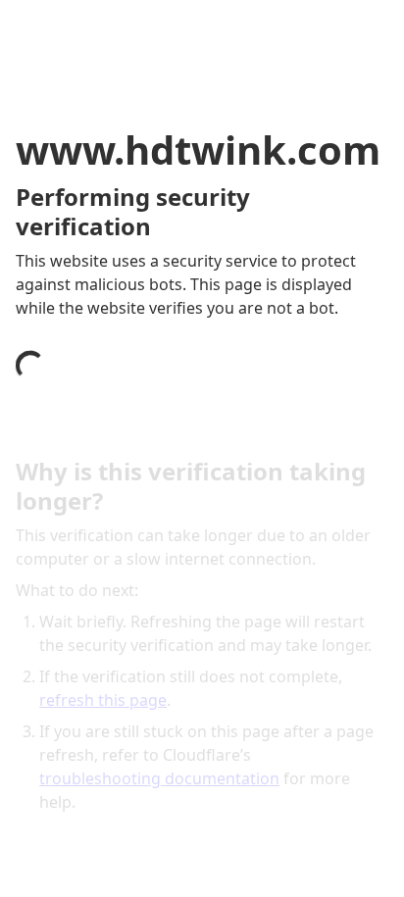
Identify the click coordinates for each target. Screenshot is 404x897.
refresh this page (103, 700)
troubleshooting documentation (159, 778)
